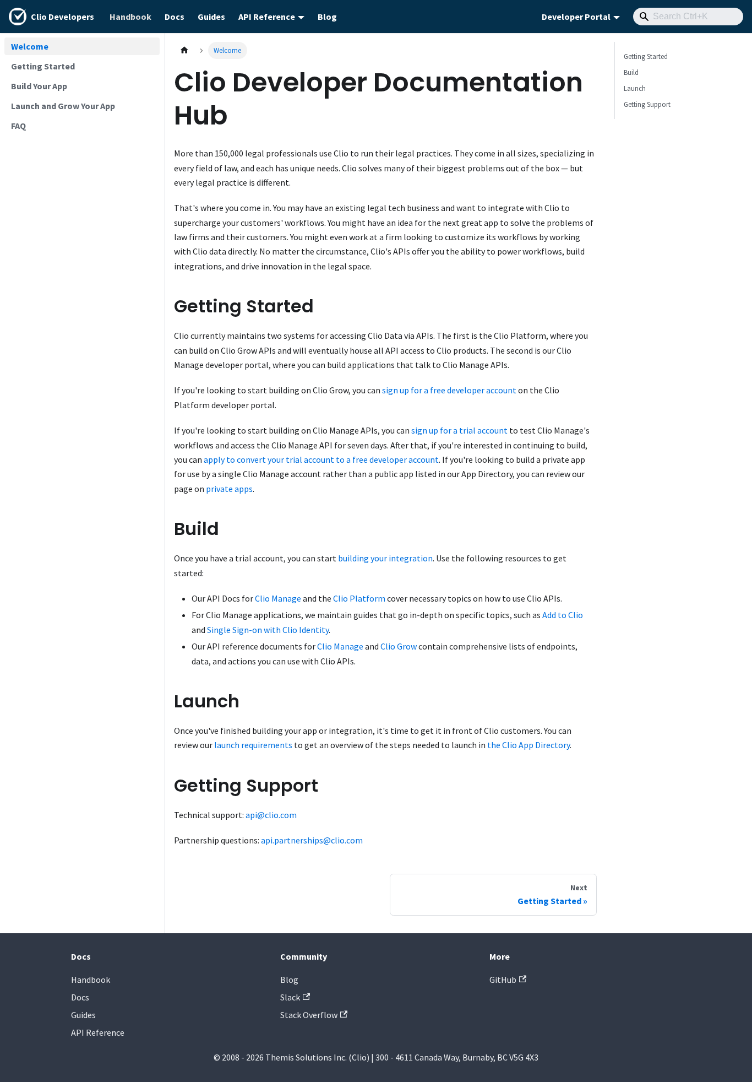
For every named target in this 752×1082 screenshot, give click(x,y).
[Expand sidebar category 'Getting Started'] (147, 66)
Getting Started (646, 56)
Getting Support (647, 104)
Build (631, 72)
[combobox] (688, 16)
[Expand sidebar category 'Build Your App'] (147, 86)
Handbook (130, 16)
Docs (174, 16)
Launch (635, 88)
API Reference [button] (266, 16)
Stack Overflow (308, 1014)
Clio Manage (278, 598)
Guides (211, 16)
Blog (327, 16)
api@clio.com (271, 814)
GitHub (502, 979)
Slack (290, 997)
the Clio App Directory (528, 744)
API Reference (97, 1032)
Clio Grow (398, 646)
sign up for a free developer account (449, 390)
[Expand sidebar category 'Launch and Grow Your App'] (147, 106)
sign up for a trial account (459, 430)
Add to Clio (562, 614)
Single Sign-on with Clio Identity (268, 629)
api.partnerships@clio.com (312, 840)
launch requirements (253, 744)
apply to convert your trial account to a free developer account (321, 459)
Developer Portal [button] (576, 16)
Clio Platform (359, 598)
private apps (229, 488)
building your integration (385, 558)
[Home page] (184, 50)
